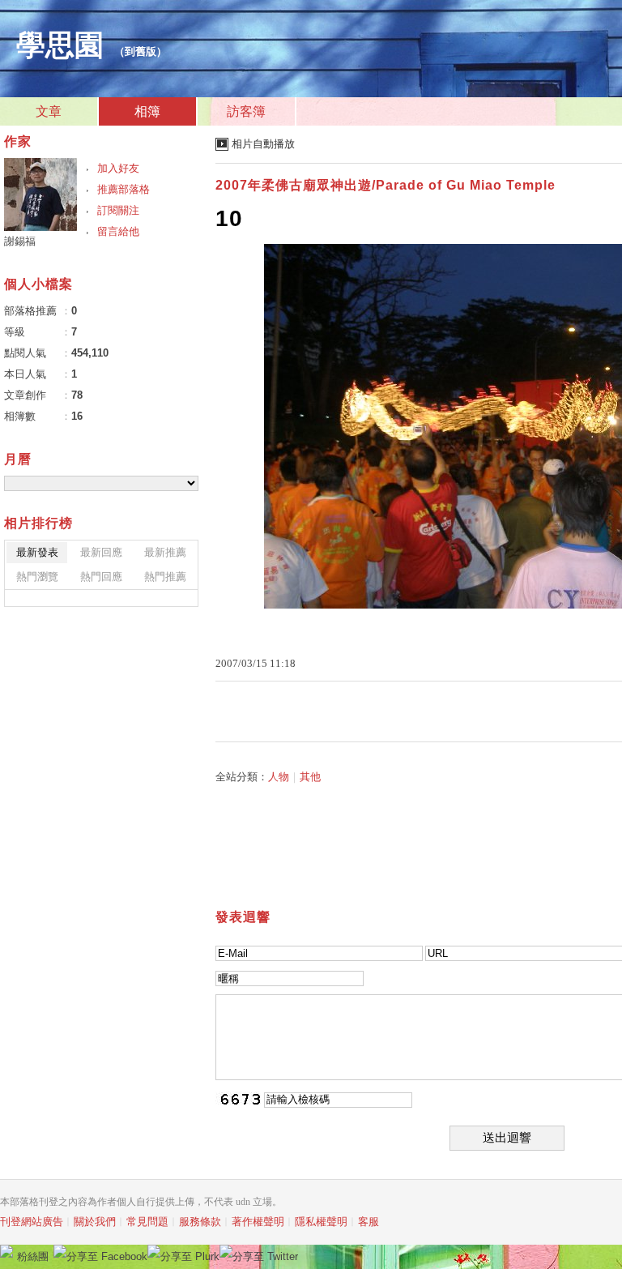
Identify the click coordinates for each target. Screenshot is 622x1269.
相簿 (147, 111)
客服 (368, 1222)
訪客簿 (246, 111)
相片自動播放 (263, 144)
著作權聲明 (258, 1222)
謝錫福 (20, 241)
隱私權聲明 (321, 1222)
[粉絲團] (6, 1251)
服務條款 (200, 1222)
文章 (49, 111)
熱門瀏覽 (37, 576)
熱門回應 (101, 576)
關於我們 (95, 1222)
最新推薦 (165, 552)
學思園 (60, 45)
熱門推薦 (165, 576)
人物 (278, 777)
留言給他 (118, 231)
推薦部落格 (123, 189)
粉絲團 (33, 1256)
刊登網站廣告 (31, 1222)
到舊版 (140, 51)
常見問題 (147, 1222)
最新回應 (101, 552)
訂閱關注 (118, 210)
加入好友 (118, 168)
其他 (310, 777)
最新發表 (37, 552)
